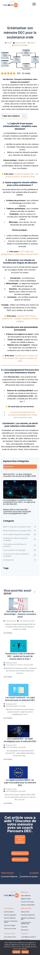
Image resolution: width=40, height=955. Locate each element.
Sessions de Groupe (27, 902)
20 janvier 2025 (11, 704)
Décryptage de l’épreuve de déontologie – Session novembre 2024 (20, 614)
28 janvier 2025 (11, 662)
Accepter (16, 952)
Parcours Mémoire (10, 918)
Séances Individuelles (28, 905)
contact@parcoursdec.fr (28, 937)
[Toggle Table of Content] (23, 116)
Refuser (25, 952)
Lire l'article (8, 633)
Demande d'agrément (28, 915)
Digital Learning (26, 899)
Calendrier (24, 927)
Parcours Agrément (10, 915)
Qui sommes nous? (10, 937)
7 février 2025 (11, 621)
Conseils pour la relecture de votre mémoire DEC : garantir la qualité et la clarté (20, 358)
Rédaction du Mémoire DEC (28, 918)
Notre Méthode (25, 895)
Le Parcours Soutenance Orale (22, 412)
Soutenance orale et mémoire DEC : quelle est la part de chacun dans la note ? (20, 656)
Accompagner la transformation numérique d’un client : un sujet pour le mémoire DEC (19, 502)
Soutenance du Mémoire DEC (26, 923)
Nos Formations (9, 912)
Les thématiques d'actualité (16, 706)
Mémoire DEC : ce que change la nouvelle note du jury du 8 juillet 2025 (19, 475)
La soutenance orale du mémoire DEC (19, 665)
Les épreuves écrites (27, 621)
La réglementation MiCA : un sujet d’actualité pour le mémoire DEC (20, 783)
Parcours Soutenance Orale (11, 921)
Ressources (24, 930)
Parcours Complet (9, 925)
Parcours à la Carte (10, 928)
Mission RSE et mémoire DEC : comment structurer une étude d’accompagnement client (17, 511)
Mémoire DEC (25, 912)
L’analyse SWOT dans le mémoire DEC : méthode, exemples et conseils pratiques (20, 318)
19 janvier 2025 (11, 745)
